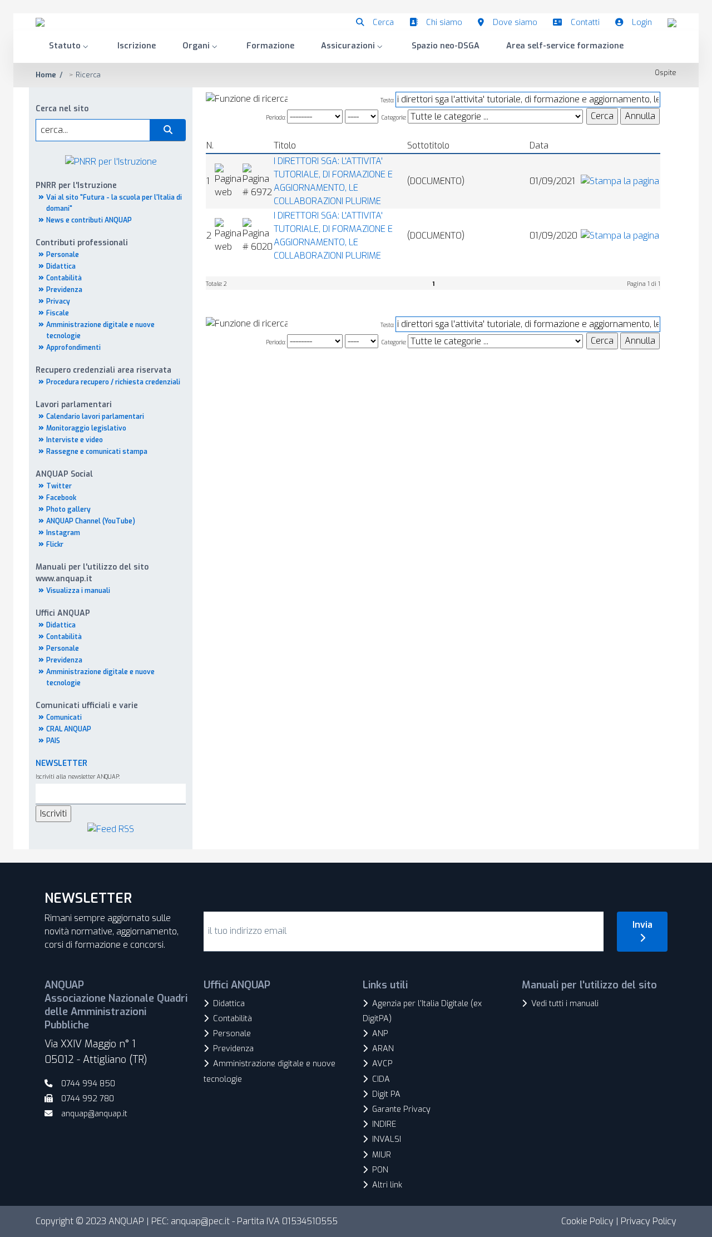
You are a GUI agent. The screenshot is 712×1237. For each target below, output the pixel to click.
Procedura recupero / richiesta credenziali (113, 382)
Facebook (61, 497)
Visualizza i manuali (78, 590)
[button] (70, 47)
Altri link (387, 1185)
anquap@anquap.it (94, 1114)
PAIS (53, 740)
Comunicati (64, 717)
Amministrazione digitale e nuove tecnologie (269, 1071)
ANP (380, 1033)
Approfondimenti (73, 347)
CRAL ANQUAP (68, 729)
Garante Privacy (401, 1109)
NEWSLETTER (61, 763)
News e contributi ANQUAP (89, 220)
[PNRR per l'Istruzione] (111, 161)
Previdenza (64, 289)
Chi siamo (444, 22)
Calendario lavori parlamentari (95, 416)
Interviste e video (74, 440)
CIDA (381, 1079)
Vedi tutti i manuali (565, 1003)
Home (46, 75)
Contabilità (64, 278)
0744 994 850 (88, 1083)
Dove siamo (515, 22)
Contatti (585, 22)
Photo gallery (68, 509)
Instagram (63, 532)
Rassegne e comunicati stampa (96, 451)
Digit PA (386, 1094)
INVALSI (386, 1139)
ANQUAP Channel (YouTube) (90, 521)
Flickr (54, 544)
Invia (642, 925)
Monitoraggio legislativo (86, 428)
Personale (62, 254)
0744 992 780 (87, 1098)
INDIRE (384, 1124)
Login (642, 22)
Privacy (58, 301)
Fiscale (57, 313)
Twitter (59, 486)
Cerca (383, 22)
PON (380, 1170)
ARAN (383, 1048)
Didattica (61, 266)
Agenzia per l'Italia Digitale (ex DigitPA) (422, 1011)
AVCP (382, 1063)
